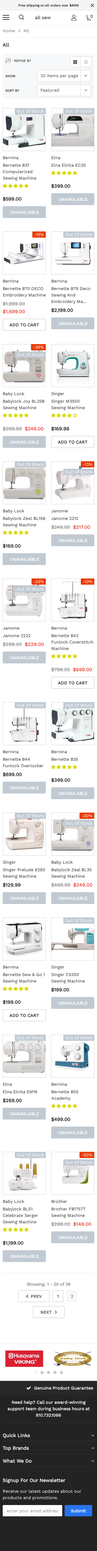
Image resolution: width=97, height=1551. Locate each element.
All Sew (43, 17)
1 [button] (35, 1372)
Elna (55, 157)
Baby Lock (13, 393)
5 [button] (61, 1372)
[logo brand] (24, 1358)
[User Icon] (74, 17)
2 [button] (42, 1372)
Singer (57, 393)
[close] (92, 5)
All (26, 30)
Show (10, 76)
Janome (59, 510)
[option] (24, 1358)
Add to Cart (24, 324)
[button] (16, 185)
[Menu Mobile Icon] (6, 17)
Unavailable (24, 212)
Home (9, 30)
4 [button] (55, 1372)
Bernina (11, 157)
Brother (59, 1201)
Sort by (12, 90)
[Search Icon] (21, 17)
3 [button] (48, 1372)
